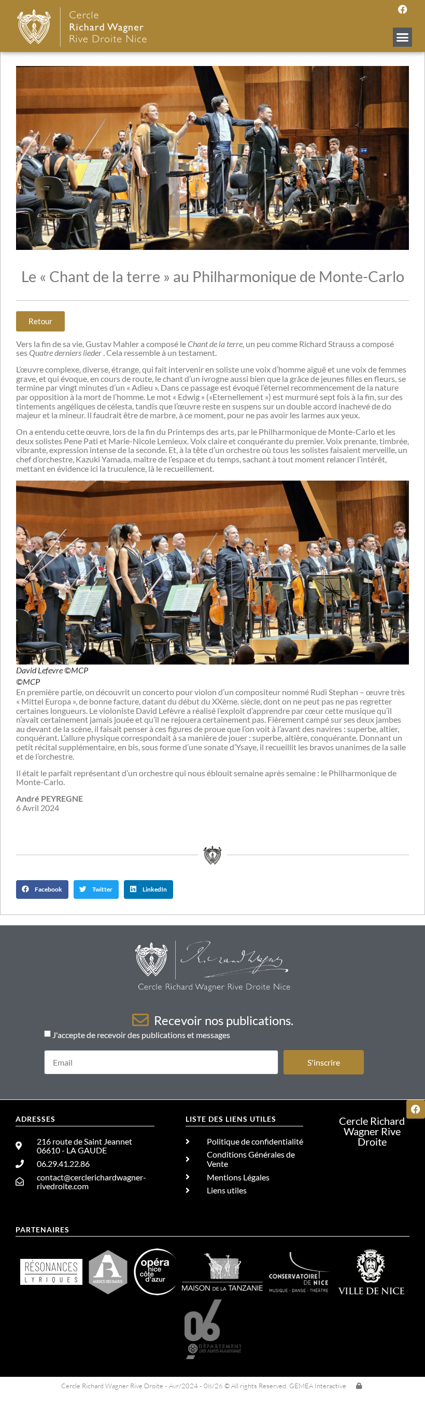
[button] (403, 37)
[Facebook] (402, 9)
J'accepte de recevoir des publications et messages (141, 1035)
